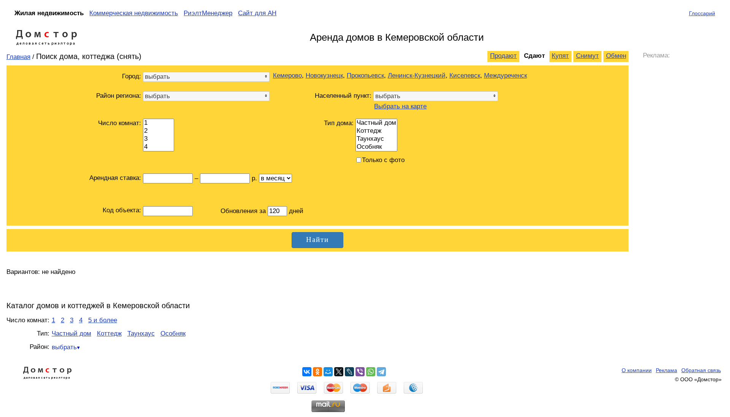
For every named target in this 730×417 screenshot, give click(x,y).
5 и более (102, 320)
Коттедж (109, 333)
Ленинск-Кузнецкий (417, 75)
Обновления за (244, 211)
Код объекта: (122, 210)
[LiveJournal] (349, 371)
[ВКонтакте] (306, 371)
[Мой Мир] (328, 371)
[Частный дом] (376, 123)
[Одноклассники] (317, 371)
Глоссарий (702, 13)
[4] (158, 147)
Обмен (616, 55)
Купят (560, 55)
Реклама (666, 370)
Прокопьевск (365, 75)
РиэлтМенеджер (208, 13)
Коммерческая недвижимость (133, 13)
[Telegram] (381, 371)
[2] (158, 131)
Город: (131, 76)
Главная (18, 56)
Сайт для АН (257, 13)
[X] (338, 371)
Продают (503, 55)
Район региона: (118, 95)
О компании (637, 370)
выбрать (64, 347)
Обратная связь (701, 370)
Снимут (587, 55)
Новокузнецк (324, 75)
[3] (158, 139)
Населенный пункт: (343, 95)
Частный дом (71, 333)
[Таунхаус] (376, 139)
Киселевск (464, 75)
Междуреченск (505, 75)
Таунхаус (141, 333)
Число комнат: (119, 123)
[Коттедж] (376, 131)
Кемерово (287, 75)
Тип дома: (339, 123)
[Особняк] (376, 147)
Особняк (173, 333)
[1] (158, 123)
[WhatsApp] (370, 371)
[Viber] (360, 371)
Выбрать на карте (400, 106)
